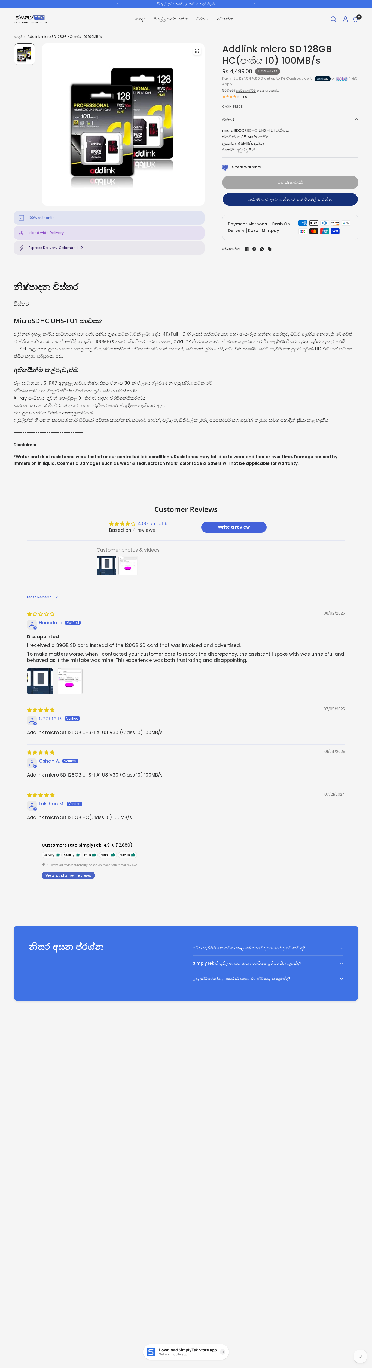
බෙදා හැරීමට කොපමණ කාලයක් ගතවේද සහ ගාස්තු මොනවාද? (249, 948)
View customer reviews (68, 875)
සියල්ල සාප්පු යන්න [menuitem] (171, 19)
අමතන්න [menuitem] (225, 19)
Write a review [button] (234, 527)
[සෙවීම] (333, 19)
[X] (254, 249)
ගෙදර (18, 36)
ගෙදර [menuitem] (140, 19)
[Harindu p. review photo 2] (70, 681)
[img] (40, 614)
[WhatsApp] (262, 249)
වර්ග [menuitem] (200, 19)
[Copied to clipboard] (269, 249)
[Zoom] (197, 51)
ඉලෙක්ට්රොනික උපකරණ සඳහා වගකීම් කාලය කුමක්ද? (241, 978)
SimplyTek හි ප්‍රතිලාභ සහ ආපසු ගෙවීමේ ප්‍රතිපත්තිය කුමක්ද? (247, 963)
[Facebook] (246, 249)
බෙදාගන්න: (231, 249)
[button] (290, 199)
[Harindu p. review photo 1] (40, 681)
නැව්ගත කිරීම (246, 90)
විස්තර (228, 120)
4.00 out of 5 (152, 523)
